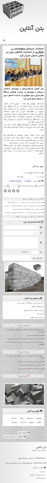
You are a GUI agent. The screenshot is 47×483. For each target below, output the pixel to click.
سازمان (29, 418)
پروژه (31, 422)
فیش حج (40, 314)
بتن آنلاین (32, 28)
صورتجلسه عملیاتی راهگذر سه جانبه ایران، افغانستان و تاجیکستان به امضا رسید (25, 330)
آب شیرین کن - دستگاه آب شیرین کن (30, 303)
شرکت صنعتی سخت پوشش (33, 310)
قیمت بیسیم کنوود (37, 317)
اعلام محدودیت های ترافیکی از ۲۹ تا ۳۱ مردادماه (30, 361)
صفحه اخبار (23, 433)
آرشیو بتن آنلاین (40, 478)
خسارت (21, 143)
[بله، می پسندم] (19, 186)
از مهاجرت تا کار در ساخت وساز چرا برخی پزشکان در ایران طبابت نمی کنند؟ (25, 357)
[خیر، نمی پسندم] (8, 186)
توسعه (38, 418)
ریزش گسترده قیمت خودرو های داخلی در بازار (30, 368)
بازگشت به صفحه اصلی (14, 437)
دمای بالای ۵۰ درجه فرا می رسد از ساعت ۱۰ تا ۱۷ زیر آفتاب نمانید (25, 202)
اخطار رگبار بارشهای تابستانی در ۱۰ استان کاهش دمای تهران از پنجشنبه (24, 212)
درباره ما (42, 471)
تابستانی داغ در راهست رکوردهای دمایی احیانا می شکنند (28, 209)
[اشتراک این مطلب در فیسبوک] (14, 191)
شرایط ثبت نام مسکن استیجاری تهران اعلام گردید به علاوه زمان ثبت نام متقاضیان (24, 343)
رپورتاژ (14, 422)
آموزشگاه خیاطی (37, 306)
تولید (21, 418)
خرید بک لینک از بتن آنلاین (37, 474)
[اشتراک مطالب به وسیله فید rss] (5, 191)
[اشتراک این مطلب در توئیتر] (9, 191)
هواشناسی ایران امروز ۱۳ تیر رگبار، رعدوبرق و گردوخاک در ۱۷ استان (24, 205)
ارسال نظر (36, 258)
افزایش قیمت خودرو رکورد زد (35, 335)
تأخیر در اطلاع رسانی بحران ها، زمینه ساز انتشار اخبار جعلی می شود (25, 338)
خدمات (13, 418)
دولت (39, 422)
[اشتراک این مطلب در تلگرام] (18, 191)
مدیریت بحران (15, 181)
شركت (23, 422)
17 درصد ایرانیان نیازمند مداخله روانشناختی (31, 365)
